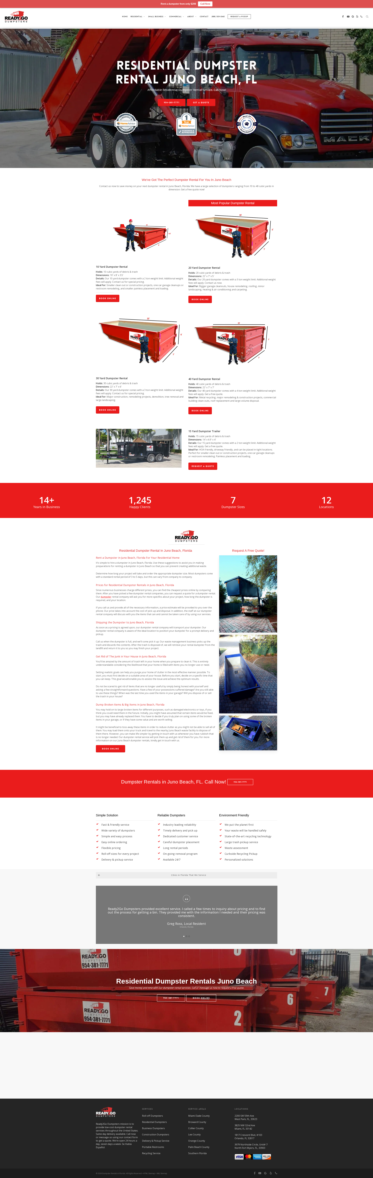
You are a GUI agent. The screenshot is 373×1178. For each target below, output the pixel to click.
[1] (184, 933)
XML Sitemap (162, 1173)
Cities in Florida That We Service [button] (188, 875)
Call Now (205, 4)
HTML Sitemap (149, 1173)
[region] (186, 913)
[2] (186, 933)
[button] (171, 102)
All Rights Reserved (134, 1173)
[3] (189, 933)
